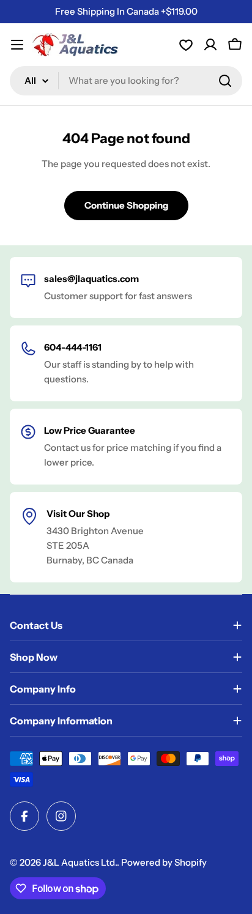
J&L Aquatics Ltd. (80, 862)
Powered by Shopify (164, 862)
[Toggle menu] (17, 44)
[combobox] (126, 80)
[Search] (225, 80)
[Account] (186, 44)
